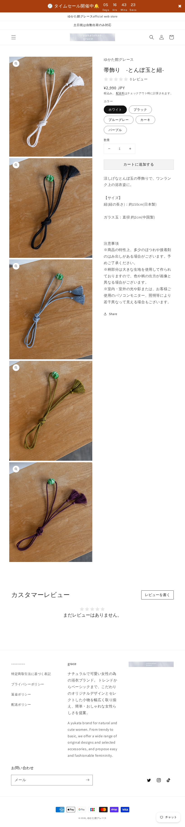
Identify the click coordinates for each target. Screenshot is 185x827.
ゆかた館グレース (97, 818)
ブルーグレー (119, 120)
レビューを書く (157, 595)
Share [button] (113, 314)
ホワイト (115, 110)
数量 (107, 140)
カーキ (145, 120)
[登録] (87, 780)
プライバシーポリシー (27, 684)
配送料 (120, 93)
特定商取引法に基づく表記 (31, 674)
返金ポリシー (21, 694)
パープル (115, 130)
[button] (13, 37)
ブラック (140, 110)
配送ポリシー (21, 704)
